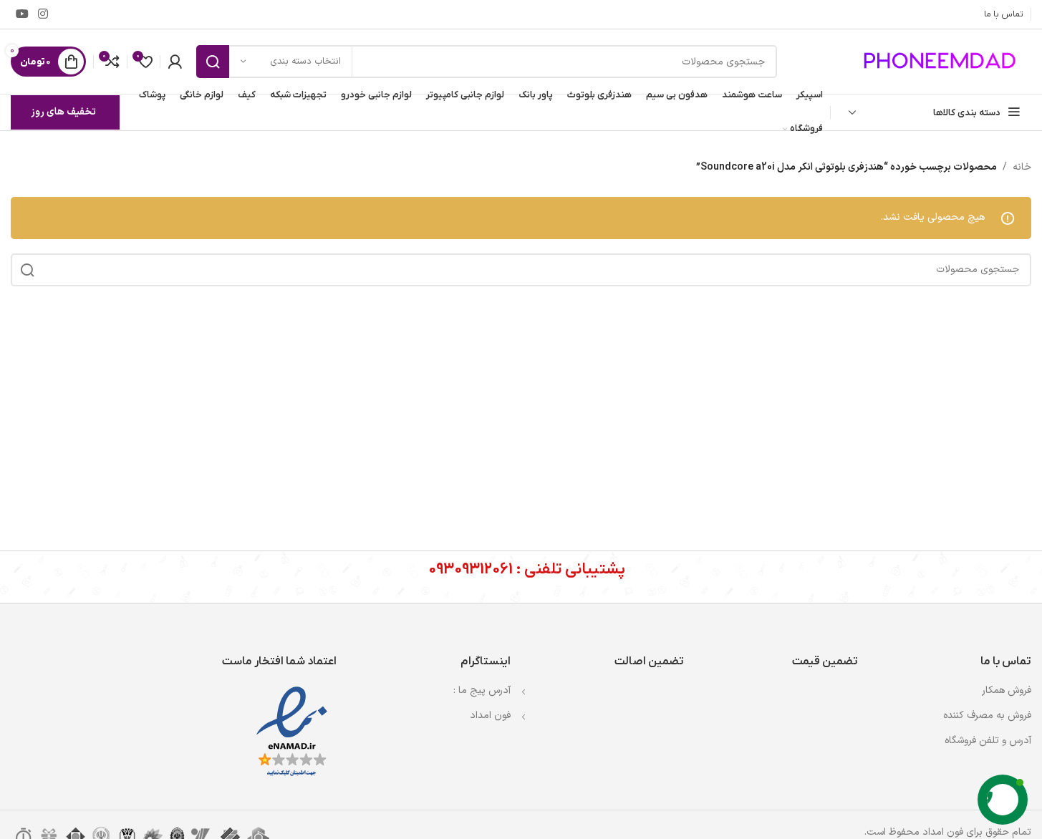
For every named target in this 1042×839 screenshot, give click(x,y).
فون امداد (490, 715)
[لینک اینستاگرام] (42, 14)
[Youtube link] (22, 14)
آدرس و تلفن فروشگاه (988, 740)
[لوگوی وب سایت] (941, 61)
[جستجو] (212, 61)
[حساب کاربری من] (174, 61)
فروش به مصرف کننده (987, 715)
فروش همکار (1006, 690)
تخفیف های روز (63, 112)
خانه (1022, 167)
